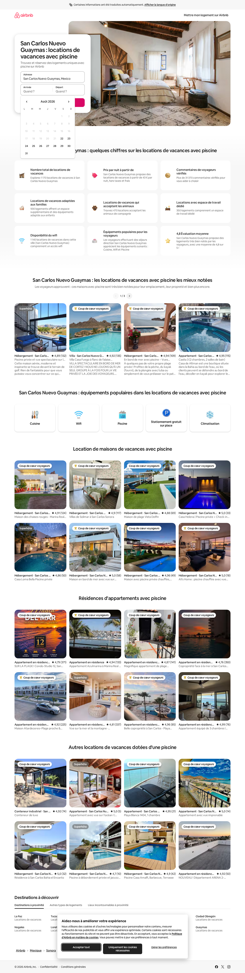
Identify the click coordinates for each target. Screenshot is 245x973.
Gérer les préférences (164, 947)
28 (54, 146)
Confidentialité (48, 966)
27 (47, 146)
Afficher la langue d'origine (160, 4)
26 (40, 146)
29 (61, 146)
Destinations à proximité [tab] (29, 905)
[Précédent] (116, 296)
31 (26, 153)
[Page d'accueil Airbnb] (24, 15)
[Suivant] (129, 296)
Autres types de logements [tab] (66, 905)
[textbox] (36, 91)
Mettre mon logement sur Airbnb (206, 15)
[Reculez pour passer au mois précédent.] (27, 102)
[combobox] (52, 78)
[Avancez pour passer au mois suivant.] (68, 102)
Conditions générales (73, 966)
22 (61, 138)
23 (68, 138)
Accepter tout (81, 947)
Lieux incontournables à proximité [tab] (108, 905)
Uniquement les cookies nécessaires (122, 949)
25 (33, 146)
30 (69, 146)
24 (26, 146)
